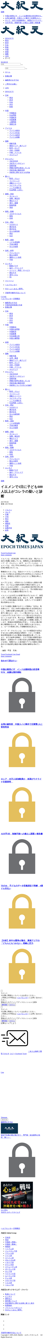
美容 (11, 207)
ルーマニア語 (10, 1276)
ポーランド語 (10, 1269)
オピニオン (9, 159)
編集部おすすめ (11, 303)
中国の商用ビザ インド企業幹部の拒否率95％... (23, 16)
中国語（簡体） (11, 1242)
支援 (7, 526)
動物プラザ (13, 266)
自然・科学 (9, 250)
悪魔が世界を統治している (19, 168)
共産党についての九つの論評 (20, 385)
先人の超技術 (14, 231)
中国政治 (12, 113)
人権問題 (12, 122)
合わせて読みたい (9, 661)
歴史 (11, 233)
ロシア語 (8, 1271)
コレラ (7, 512)
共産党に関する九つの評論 (19, 172)
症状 (11, 218)
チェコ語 (8, 1278)
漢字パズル (13, 275)
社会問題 (12, 115)
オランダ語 (9, 1265)
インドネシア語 (11, 1251)
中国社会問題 (14, 329)
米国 (7, 52)
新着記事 (8, 76)
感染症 (7, 523)
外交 (11, 104)
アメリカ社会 (14, 133)
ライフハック (14, 181)
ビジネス (8, 1296)
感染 (7, 521)
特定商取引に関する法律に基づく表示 (19, 1303)
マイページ (9, 281)
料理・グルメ (14, 179)
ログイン (12, 1004)
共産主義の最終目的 (17, 170)
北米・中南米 (14, 150)
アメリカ (8, 128)
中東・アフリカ (15, 152)
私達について (10, 1294)
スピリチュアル (15, 185)
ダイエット (13, 196)
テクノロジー (14, 253)
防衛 (7, 47)
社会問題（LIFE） (16, 190)
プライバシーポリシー (13, 1308)
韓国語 (7, 1246)
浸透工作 (12, 124)
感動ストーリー (15, 183)
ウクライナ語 (10, 1274)
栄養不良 (8, 528)
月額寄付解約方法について (15, 293)
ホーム (7, 72)
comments (8, 555)
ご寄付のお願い (11, 84)
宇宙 (11, 260)
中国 (7, 49)
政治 (7, 40)
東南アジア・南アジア (17, 146)
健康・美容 (9, 194)
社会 (7, 45)
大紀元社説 (13, 161)
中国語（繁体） (11, 1244)
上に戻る (4, 1210)
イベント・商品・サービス (19, 270)
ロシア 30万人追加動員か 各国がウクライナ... (23, 20)
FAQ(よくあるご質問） (14, 1310)
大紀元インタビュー (17, 163)
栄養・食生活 (14, 198)
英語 (7, 1240)
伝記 (11, 236)
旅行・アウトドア (16, 268)
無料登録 (4, 1004)
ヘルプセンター (11, 285)
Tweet (24, 1054)
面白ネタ (12, 273)
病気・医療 (9, 211)
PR (10, 277)
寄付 (7, 519)
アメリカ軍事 (14, 137)
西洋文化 (12, 229)
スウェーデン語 (11, 1267)
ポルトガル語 (10, 1260)
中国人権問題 (14, 338)
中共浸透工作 (14, 336)
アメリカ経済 (14, 135)
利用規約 (8, 1305)
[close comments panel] (2, 991)
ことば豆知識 (14, 423)
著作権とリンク (11, 1301)
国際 (2, 12)
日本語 (7, 1237)
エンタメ (8, 264)
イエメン (8, 510)
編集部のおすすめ (12, 80)
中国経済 (12, 117)
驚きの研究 (13, 255)
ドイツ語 (8, 1256)
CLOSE (3, 297)
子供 (7, 517)
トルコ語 (8, 1283)
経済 (7, 43)
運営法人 (8, 1299)
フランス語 (9, 1253)
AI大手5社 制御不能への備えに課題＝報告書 (22, 23)
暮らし (7, 176)
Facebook (18, 1054)
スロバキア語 (10, 1280)
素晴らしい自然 (15, 257)
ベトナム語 (9, 1249)
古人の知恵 (13, 246)
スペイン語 (9, 1258)
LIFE (7, 56)
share (3, 555)
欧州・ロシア (14, 148)
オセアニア (13, 155)
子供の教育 (13, 244)
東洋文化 (12, 227)
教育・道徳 (9, 240)
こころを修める (15, 188)
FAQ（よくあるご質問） (14, 289)
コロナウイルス (15, 214)
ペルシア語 (9, 1285)
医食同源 (12, 205)
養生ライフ (13, 201)
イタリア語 (9, 1262)
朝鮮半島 (12, 143)
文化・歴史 (9, 222)
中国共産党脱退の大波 (13, 305)
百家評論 (12, 165)
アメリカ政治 (14, 130)
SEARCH (4, 62)
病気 (11, 216)
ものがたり (13, 224)
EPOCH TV (9, 38)
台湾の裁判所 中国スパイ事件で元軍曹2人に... (23, 18)
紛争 (7, 530)
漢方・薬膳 (13, 203)
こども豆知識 (14, 242)
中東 (7, 514)
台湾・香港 (13, 358)
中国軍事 (12, 120)
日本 (7, 95)
